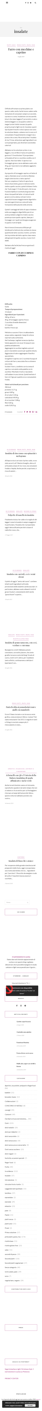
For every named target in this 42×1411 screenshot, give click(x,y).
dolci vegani (9, 1154)
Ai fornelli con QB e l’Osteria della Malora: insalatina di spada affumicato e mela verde (21, 778)
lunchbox (8, 1193)
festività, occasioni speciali (14, 1158)
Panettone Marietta (23, 1042)
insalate (19, 511)
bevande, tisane (10, 1097)
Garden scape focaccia (24, 1021)
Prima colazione (10, 1232)
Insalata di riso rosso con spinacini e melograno (21, 454)
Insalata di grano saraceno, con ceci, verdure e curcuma (21, 644)
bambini (7, 1093)
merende (8, 1202)
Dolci (7, 1123)
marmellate (9, 1197)
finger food (9, 1162)
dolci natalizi (9, 1128)
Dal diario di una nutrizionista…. (16, 1119)
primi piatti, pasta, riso (26, 45)
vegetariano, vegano (12, 1280)
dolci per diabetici (11, 1132)
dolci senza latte (10, 1136)
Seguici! (38, 1399)
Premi (7, 1228)
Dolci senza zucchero (12, 1149)
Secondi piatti (10, 1259)
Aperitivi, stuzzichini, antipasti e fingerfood (21, 770)
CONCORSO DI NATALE (14, 1106)
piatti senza (9, 1219)
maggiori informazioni (16, 1405)
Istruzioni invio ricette (13, 1184)
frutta (7, 1167)
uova (6, 1276)
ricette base (9, 1241)
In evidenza (11, 449)
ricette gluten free (21, 638)
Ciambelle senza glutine (24, 1032)
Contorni (21, 857)
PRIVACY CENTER (11, 1378)
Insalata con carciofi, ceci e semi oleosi (21, 575)
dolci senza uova (11, 1141)
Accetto (30, 1405)
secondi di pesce (30, 511)
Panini (7, 1215)
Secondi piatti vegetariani (14, 1263)
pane (6, 1211)
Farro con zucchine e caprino (21, 50)
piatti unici (11, 45)
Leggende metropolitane (14, 1189)
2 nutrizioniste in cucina (21, 957)
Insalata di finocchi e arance (21, 861)
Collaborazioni (10, 1101)
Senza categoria (10, 1267)
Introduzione (9, 1180)
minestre (8, 1206)
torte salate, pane (11, 1272)
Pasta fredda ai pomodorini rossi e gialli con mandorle (21, 708)
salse (7, 1250)
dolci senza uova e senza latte (15, 1145)
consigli (7, 1110)
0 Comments (8, 412)
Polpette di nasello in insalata (21, 515)
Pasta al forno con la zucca (25, 1053)
